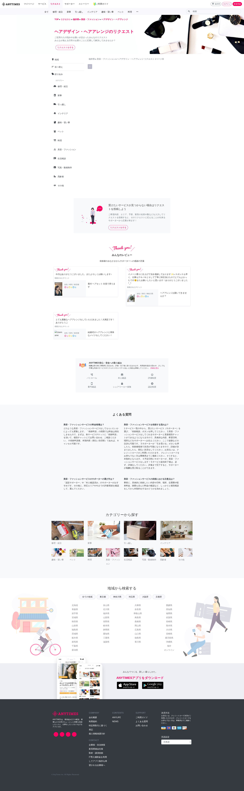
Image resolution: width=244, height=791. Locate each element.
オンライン (169, 650)
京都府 (159, 597)
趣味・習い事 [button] (107, 12)
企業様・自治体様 (97, 745)
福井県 (106, 613)
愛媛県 (169, 605)
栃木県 (75, 638)
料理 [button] (130, 12)
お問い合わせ (142, 725)
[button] (216, 4)
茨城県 (75, 634)
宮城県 (75, 617)
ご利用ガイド (142, 717)
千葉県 (75, 646)
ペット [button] (121, 12)
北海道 (75, 605)
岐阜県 (106, 626)
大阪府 (145, 597)
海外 (169, 646)
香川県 (138, 642)
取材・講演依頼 (96, 753)
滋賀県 (106, 642)
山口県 (138, 634)
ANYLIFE (116, 717)
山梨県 (106, 617)
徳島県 (138, 638)
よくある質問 (142, 721)
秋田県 (75, 621)
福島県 (75, 630)
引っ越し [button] (79, 12)
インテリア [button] (92, 12)
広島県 (138, 630)
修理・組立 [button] (58, 12)
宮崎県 (169, 634)
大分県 (169, 630)
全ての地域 (87, 597)
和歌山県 (138, 613)
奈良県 (138, 609)
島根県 (138, 621)
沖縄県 (169, 642)
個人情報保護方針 (97, 734)
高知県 (169, 609)
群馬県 (75, 642)
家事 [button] (69, 12)
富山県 (106, 605)
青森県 (75, 609)
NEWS (115, 721)
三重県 (106, 638)
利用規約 (93, 721)
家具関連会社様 (96, 749)
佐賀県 (169, 617)
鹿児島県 (169, 638)
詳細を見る (154, 368)
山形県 (75, 626)
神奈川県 (117, 597)
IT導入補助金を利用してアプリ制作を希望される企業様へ (98, 761)
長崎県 (169, 621)
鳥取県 (138, 617)
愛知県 (106, 634)
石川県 (106, 609)
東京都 (103, 597)
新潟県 (75, 650)
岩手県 (75, 613)
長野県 (106, 621)
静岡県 (106, 630)
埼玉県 (132, 597)
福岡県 (169, 613)
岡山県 (138, 626)
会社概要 (93, 717)
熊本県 (169, 626)
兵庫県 (138, 605)
